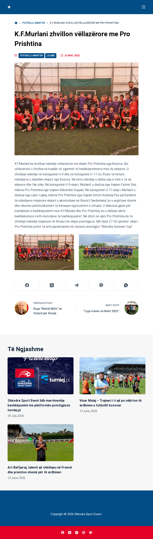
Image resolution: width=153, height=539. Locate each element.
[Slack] (90, 532)
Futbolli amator (31, 55)
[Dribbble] (83, 532)
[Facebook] (27, 285)
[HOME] (16, 22)
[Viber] (101, 285)
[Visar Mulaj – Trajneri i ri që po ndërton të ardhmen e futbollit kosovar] (112, 375)
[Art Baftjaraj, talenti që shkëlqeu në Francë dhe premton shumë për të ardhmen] (41, 442)
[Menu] (143, 7)
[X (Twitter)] (51, 285)
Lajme (51, 55)
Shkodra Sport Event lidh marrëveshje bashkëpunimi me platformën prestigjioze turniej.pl (39, 405)
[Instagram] (76, 532)
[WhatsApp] (126, 285)
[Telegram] (76, 285)
